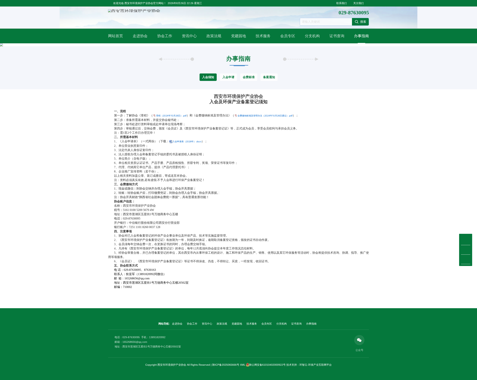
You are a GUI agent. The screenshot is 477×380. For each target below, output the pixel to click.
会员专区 (287, 36)
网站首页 (115, 36)
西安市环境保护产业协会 (238, 96)
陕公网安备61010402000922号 (267, 364)
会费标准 (249, 77)
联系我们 (341, 3)
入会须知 (208, 77)
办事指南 (361, 36)
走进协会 (140, 36)
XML (242, 364)
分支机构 (312, 36)
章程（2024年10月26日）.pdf (171, 115)
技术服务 (263, 36)
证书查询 (336, 36)
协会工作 (164, 36)
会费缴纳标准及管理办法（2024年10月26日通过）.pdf (265, 115)
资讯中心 (189, 36)
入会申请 (228, 77)
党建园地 (238, 36)
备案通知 (269, 77)
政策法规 (213, 36)
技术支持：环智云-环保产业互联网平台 (309, 364)
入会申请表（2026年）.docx (187, 141)
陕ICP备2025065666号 (225, 364)
